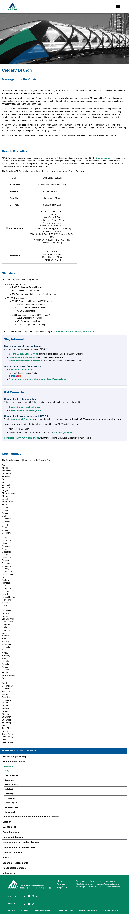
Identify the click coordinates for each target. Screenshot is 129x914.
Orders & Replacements (15, 863)
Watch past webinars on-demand (24, 361)
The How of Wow (65, 910)
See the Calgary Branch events (24, 354)
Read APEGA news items (21, 370)
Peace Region (11, 803)
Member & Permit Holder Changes (21, 842)
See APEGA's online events (22, 357)
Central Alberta (11, 775)
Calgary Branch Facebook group (24, 407)
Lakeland (9, 789)
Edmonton (9, 780)
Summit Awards (110, 910)
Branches (8, 766)
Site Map (25, 910)
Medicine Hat (10, 798)
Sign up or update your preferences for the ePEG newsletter (37, 379)
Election (7, 822)
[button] (118, 6)
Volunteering (9, 873)
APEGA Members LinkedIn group (25, 410)
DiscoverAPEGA (43, 910)
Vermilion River (11, 807)
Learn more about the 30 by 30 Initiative (75, 331)
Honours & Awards (13, 837)
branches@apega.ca (63, 432)
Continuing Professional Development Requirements (31, 816)
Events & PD (9, 827)
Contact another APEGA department (21, 438)
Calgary (8, 771)
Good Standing (11, 832)
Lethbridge (9, 794)
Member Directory (12, 852)
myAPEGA (8, 857)
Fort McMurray (11, 785)
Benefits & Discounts (14, 761)
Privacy (11, 910)
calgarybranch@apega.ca (22, 419)
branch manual (103, 158)
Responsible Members (15, 868)
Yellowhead (10, 812)
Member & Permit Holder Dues (19, 847)
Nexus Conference (88, 910)
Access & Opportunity (14, 756)
